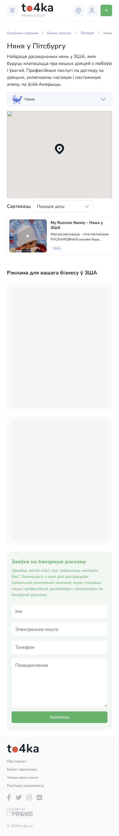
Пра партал (16, 761)
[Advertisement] (59, 347)
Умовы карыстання (22, 777)
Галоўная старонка (22, 33)
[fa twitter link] (19, 797)
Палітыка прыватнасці (25, 785)
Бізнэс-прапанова (22, 769)
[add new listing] (106, 10)
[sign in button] (92, 10)
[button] (59, 149)
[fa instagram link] (29, 797)
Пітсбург (87, 33)
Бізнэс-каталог (59, 33)
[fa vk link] (39, 797)
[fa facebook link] (9, 797)
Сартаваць (19, 206)
